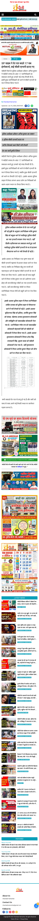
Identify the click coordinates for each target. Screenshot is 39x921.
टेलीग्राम (19, 467)
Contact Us (7, 902)
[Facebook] (3, 912)
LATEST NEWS (19, 598)
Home (5, 59)
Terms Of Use (14, 919)
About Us (6, 896)
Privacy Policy (24, 919)
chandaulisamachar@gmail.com (11, 905)
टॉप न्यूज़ (15, 59)
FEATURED (19, 839)
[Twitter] (7, 912)
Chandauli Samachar (10, 102)
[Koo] (16, 912)
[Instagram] (10, 912)
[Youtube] (13, 912)
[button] (3, 14)
